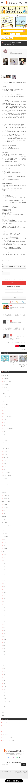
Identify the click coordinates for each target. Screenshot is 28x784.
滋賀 (4, 624)
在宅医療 (5, 504)
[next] (25, 10)
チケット (5, 542)
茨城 (4, 575)
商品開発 (5, 548)
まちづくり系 (5, 375)
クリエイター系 (5, 448)
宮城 (4, 566)
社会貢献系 (6, 384)
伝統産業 (4, 516)
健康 (4, 407)
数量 (2, 271)
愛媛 (4, 663)
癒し (3, 715)
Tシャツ (5, 539)
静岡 (4, 616)
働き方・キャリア (7, 396)
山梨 (4, 607)
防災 (4, 413)
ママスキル (6, 489)
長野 (4, 610)
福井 (4, 604)
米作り (5, 445)
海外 (4, 422)
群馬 (4, 580)
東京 (4, 589)
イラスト (24, 36)
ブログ (4, 731)
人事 (4, 513)
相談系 (3, 393)
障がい (5, 401)
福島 (4, 572)
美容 (3, 712)
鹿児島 (5, 686)
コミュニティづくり (8, 416)
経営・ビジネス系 (6, 501)
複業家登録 (5, 734)
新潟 (4, 595)
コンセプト (5, 722)
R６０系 (4, 492)
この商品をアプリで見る (14, 291)
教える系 (5, 454)
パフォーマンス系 (7, 475)
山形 (4, 569)
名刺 (4, 545)
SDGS (5, 419)
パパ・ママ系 (5, 484)
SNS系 (5, 463)
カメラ (18, 33)
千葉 (4, 586)
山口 (4, 654)
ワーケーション (7, 378)
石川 (4, 601)
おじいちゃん (6, 495)
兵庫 (4, 633)
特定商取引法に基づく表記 (8, 740)
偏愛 (4, 434)
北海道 (5, 554)
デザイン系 (6, 457)
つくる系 (5, 451)
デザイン (14, 36)
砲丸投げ (5, 533)
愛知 (4, 619)
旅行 (4, 425)
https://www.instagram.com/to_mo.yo (10, 148)
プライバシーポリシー (7, 737)
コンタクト (5, 728)
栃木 (4, 577)
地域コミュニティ (7, 381)
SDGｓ (3, 709)
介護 (7, 38)
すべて (5, 301)
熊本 (4, 677)
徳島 (4, 657)
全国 (4, 695)
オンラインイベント (8, 704)
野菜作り (5, 442)
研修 (4, 510)
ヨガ (4, 481)
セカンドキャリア (6, 36)
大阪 (4, 630)
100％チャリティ (7, 390)
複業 (19, 36)
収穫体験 (5, 440)
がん (4, 410)
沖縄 (4, 689)
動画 (3, 38)
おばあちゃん (6, 498)
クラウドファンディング (9, 428)
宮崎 (4, 683)
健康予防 (5, 387)
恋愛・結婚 (6, 404)
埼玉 (4, 583)
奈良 (4, 636)
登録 (24, 764)
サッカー (5, 528)
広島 (4, 651)
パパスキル (6, 486)
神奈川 (5, 592)
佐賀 (4, 671)
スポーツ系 (4, 522)
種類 (2, 264)
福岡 (4, 668)
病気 (11, 38)
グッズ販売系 (5, 536)
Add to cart (14, 283)
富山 (4, 598)
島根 (4, 645)
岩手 (4, 560)
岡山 (4, 648)
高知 (4, 665)
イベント (4, 698)
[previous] (2, 10)
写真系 (5, 460)
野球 (4, 531)
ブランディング (7, 507)
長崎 (4, 674)
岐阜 (4, 613)
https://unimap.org (6, 173)
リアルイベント (7, 701)
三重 (4, 621)
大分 (4, 680)
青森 (4, 557)
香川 (4, 660)
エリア (3, 551)
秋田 (4, 563)
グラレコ (12, 33)
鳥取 (4, 642)
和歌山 (5, 639)
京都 (4, 627)
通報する (23, 349)
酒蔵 (4, 519)
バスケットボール (7, 525)
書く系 (5, 466)
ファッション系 (7, 472)
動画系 (5, 469)
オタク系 (5, 478)
